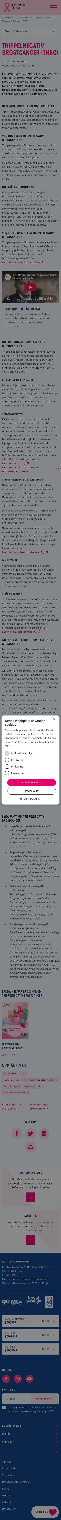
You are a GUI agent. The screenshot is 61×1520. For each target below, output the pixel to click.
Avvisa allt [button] (32, 791)
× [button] (54, 719)
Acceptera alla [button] (31, 782)
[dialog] (30, 760)
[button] (30, 798)
